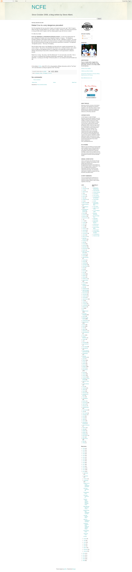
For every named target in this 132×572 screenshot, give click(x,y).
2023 (84, 453)
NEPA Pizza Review (95, 222)
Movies (83, 324)
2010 (84, 557)
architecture (84, 199)
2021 (84, 457)
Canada (84, 222)
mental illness (85, 320)
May (85, 544)
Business (84, 216)
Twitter (83, 419)
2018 (84, 462)
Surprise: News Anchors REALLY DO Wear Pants (86, 502)
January (85, 551)
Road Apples (85, 369)
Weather (84, 432)
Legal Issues (85, 299)
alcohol (83, 194)
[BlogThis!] (53, 71)
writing (83, 442)
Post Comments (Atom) (42, 84)
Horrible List (84, 278)
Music (83, 326)
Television (84, 405)
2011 (84, 555)
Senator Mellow (85, 383)
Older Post (74, 82)
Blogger (74, 569)
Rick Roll (84, 368)
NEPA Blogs (95, 220)
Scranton (84, 377)
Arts (83, 201)
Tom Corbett (84, 413)
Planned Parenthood (84, 357)
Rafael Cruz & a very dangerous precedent (86, 485)
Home (54, 82)
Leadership (84, 295)
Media (83, 316)
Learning (84, 297)
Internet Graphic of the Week (85, 291)
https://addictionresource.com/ (86, 77)
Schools (84, 373)
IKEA (83, 287)
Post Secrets (95, 225)
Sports (83, 391)
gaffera (65, 569)
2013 (84, 471)
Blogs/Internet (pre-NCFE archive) (85, 210)
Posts (84, 36)
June (85, 542)
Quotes (83, 363)
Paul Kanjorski (85, 344)
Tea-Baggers (45, 73)
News (83, 335)
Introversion (84, 292)
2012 (84, 553)
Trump (83, 417)
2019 (84, 460)
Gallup (40, 66)
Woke (83, 441)
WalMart (84, 430)
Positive (84, 361)
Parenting (84, 342)
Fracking (84, 260)
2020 (83, 187)
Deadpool (84, 240)
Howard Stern (85, 280)
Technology (84, 402)
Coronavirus (85, 233)
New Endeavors (85, 332)
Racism (84, 365)
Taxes (83, 396)
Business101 (85, 217)
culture (83, 235)
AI (82, 193)
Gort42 (94, 201)
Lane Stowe (95, 206)
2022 (84, 455)
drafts (83, 242)
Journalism (84, 294)
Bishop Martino (85, 204)
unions (83, 420)
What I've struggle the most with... (87, 520)
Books (83, 213)
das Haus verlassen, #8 (86, 489)
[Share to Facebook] (56, 71)
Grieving (84, 270)
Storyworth (84, 392)
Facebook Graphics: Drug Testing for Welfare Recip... (86, 526)
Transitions (84, 414)
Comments (85, 38)
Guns (83, 272)
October (84, 339)
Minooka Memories (95, 214)
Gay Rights (84, 264)
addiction (84, 191)
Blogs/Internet (85, 206)
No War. (85, 536)
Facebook (84, 254)
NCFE (39, 7)
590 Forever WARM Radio (96, 188)
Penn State (84, 346)
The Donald (84, 410)
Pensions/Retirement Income (85, 351)
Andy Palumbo (96, 190)
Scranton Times (85, 381)
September (86, 480)
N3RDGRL (95, 218)
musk (83, 327)
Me (83, 308)
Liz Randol (84, 303)
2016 (84, 466)
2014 (84, 469)
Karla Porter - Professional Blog (96, 203)
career (83, 224)
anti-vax (84, 196)
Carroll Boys (95, 193)
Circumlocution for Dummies (96, 197)
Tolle (83, 411)
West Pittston (85, 435)
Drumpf (83, 243)
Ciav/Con (84, 228)
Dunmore (84, 245)
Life (83, 300)
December (86, 473)
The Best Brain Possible (96, 232)
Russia (83, 372)
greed (83, 267)
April (85, 545)
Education (84, 246)
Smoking (84, 388)
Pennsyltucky (85, 348)
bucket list (84, 214)
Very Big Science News (86, 516)
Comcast (84, 231)
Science (84, 375)
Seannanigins (96, 230)
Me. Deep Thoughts (84, 314)
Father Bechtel (85, 257)
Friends (84, 261)
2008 (84, 560)
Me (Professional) (85, 310)
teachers (84, 401)
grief (83, 269)
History (83, 277)
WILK (83, 437)
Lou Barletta (84, 305)
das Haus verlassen (84, 239)
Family (83, 255)
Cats (83, 227)
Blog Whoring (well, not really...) (86, 507)
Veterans (84, 427)
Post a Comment (37, 79)
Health (83, 274)
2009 (84, 558)
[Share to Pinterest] (57, 71)
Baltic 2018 (84, 202)
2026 (84, 448)
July (85, 540)
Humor (83, 282)
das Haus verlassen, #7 (86, 496)
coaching (84, 230)
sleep (83, 386)
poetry (83, 358)
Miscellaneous (85, 322)
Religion (84, 366)
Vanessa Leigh (96, 235)
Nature (83, 329)
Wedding (84, 433)
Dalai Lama (84, 236)
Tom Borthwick (96, 234)
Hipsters (84, 275)
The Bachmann (85, 407)
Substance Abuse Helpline (86, 68)
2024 (84, 452)
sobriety (84, 389)
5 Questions (84, 188)
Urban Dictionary (85, 425)
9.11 (83, 190)
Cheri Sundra (96, 195)
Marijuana (84, 306)
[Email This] (51, 71)
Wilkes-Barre (85, 438)
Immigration (37, 73)
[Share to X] (54, 71)
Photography (85, 353)
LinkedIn (84, 302)
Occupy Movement (84, 337)
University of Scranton (85, 423)
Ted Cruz (50, 73)
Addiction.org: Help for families (87, 71)
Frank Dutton (96, 199)
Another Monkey (96, 192)
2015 (84, 468)
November (86, 476)
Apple (83, 197)
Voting (83, 429)
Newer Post (34, 82)
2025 (84, 450)
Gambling (84, 263)
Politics (41, 73)
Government (85, 266)
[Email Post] (49, 71)
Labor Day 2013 (86, 534)
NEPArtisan (84, 330)
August (85, 538)
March (85, 547)
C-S (83, 221)
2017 (84, 464)
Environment (85, 248)
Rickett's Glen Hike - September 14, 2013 (86, 512)
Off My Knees (96, 224)
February (86, 549)
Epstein (84, 250)
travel (83, 416)
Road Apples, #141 (86, 493)
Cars (83, 225)
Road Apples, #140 (86, 531)
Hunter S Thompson (84, 285)
